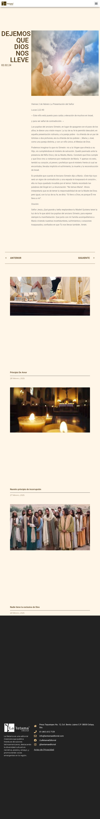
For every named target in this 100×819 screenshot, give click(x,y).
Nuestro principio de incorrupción (25, 489)
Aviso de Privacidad (44, 749)
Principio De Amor (18, 372)
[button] (96, 3)
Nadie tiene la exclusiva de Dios (25, 607)
